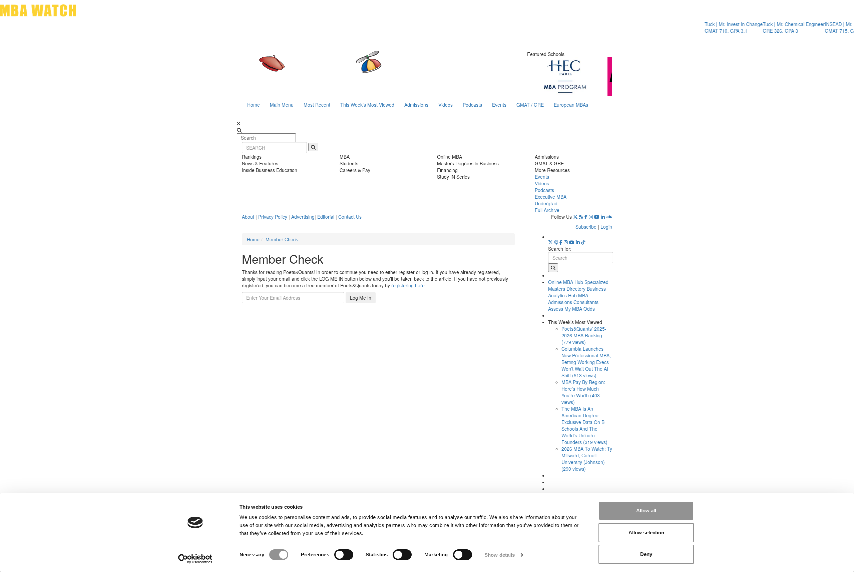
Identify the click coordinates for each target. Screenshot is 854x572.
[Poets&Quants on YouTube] (596, 216)
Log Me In (360, 297)
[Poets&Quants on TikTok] (583, 242)
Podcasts (472, 104)
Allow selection (646, 532)
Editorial (325, 216)
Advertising (303, 216)
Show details (499, 555)
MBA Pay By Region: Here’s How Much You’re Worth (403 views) (583, 392)
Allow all (646, 510)
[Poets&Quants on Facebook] (585, 216)
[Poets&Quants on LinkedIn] (603, 216)
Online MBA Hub (565, 282)
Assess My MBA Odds (571, 308)
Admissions (416, 104)
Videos (445, 104)
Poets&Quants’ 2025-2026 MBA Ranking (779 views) (583, 335)
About (248, 216)
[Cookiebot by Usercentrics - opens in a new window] (195, 559)
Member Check (282, 239)
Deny (646, 554)
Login (606, 226)
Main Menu (282, 104)
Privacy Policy (272, 216)
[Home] (358, 68)
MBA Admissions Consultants (573, 298)
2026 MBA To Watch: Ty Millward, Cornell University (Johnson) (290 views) (586, 458)
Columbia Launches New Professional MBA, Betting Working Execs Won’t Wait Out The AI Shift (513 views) (586, 362)
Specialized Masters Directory (578, 285)
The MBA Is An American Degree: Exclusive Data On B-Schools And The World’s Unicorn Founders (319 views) (584, 425)
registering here (408, 285)
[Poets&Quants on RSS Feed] (581, 216)
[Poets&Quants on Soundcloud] (609, 216)
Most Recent (317, 104)
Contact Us (350, 216)
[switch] (343, 554)
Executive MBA (550, 196)
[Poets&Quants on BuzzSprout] (556, 242)
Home (253, 104)
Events (499, 104)
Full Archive (547, 210)
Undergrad (546, 203)
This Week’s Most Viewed (367, 104)
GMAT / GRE (530, 104)
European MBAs (571, 104)
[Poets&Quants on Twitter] (575, 216)
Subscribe (585, 226)
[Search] (313, 147)
